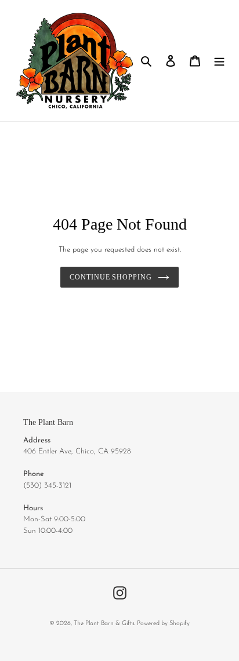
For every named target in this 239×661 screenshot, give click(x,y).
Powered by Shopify (163, 623)
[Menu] (219, 60)
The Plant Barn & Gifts (104, 623)
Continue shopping (111, 277)
